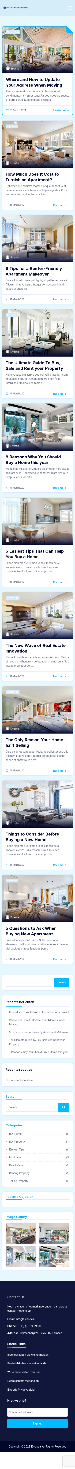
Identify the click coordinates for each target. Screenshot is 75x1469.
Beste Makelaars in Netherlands (26, 1363)
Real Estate (12, 220)
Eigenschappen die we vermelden (27, 1354)
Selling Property (18, 1181)
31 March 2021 (18, 110)
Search (62, 982)
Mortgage (15, 1157)
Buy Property (17, 1141)
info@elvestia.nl (25, 1319)
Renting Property (19, 1173)
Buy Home (12, 126)
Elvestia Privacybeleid (21, 1389)
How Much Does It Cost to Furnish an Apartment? (39, 1012)
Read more (59, 110)
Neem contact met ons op (23, 1381)
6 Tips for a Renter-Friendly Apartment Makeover (39, 1032)
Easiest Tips (13, 32)
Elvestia (15, 68)
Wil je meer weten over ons (23, 1372)
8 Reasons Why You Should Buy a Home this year (38, 1052)
